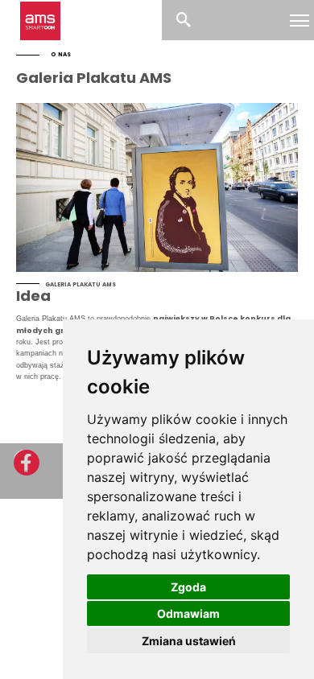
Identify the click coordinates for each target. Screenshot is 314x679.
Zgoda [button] (188, 587)
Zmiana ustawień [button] (189, 641)
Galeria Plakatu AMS (93, 78)
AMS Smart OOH (40, 22)
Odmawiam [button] (188, 613)
